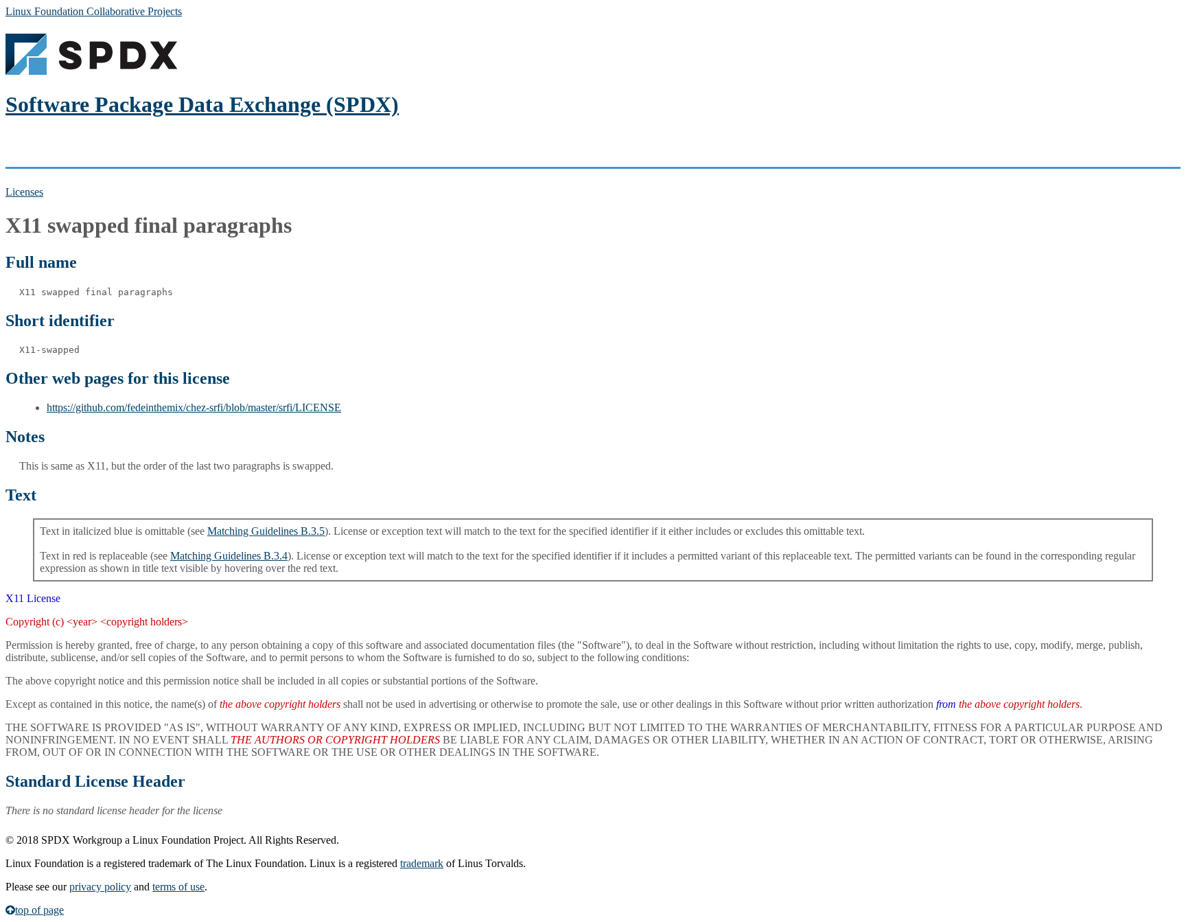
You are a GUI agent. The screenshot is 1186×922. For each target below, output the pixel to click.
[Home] (91, 71)
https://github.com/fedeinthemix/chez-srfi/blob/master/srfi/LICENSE (194, 407)
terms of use (178, 886)
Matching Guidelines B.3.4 (229, 556)
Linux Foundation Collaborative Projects (93, 11)
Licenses (24, 192)
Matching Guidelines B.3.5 (266, 531)
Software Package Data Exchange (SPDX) (202, 104)
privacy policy (100, 886)
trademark (421, 863)
